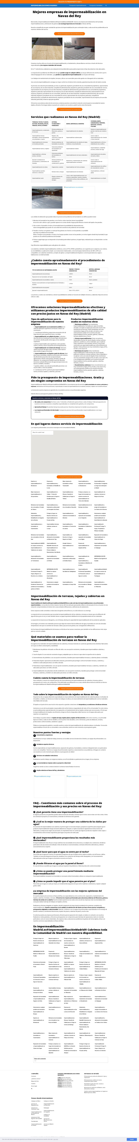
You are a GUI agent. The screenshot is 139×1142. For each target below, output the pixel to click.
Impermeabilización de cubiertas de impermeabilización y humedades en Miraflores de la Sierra (85, 561)
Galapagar (46, 1107)
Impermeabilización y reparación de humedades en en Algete (84, 537)
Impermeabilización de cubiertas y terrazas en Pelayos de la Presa (99, 494)
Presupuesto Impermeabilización (77, 5)
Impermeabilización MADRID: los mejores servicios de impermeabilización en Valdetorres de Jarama (69, 967)
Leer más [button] (55, 1139)
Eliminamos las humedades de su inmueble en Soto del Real (37, 537)
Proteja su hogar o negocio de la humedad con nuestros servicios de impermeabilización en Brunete (70, 943)
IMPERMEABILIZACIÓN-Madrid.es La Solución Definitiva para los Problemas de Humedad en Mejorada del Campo (101, 967)
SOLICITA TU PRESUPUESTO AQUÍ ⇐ (70, 2)
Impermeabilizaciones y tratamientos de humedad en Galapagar (100, 545)
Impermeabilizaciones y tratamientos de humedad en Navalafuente (85, 999)
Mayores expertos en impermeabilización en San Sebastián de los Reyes (55, 941)
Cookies (33, 1083)
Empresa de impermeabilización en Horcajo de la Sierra (38, 990)
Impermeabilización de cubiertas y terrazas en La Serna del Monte (85, 941)
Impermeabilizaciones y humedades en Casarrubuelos (36, 526)
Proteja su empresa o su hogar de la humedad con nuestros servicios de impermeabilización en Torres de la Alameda (84, 496)
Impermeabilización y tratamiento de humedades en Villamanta (100, 584)
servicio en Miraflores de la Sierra (48, 1120)
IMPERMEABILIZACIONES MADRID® (44, 5)
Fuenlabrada (34, 1121)
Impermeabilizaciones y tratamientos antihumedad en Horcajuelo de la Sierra (53, 507)
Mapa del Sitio (35, 1081)
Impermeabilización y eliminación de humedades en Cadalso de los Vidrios (101, 1020)
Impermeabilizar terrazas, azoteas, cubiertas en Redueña (55, 990)
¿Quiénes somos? (35, 1078)
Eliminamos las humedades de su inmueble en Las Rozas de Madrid (55, 1020)
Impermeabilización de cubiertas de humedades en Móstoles (69, 516)
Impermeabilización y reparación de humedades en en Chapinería (84, 516)
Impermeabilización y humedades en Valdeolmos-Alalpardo (85, 526)
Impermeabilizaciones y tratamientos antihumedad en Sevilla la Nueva (69, 558)
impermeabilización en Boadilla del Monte (36, 1113)
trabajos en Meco (35, 1101)
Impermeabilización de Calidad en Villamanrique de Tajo (85, 1035)
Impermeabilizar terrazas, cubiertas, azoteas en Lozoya (53, 526)
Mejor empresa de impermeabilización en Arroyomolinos (36, 494)
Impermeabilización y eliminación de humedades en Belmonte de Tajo (53, 537)
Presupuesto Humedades (95, 5)
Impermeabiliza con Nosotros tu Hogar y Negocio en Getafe (67, 537)
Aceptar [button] (132, 1139)
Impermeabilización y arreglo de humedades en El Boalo (86, 954)
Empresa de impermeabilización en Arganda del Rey (83, 545)
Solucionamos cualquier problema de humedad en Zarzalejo (53, 584)
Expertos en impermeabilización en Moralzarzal (36, 483)
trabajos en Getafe (49, 1101)
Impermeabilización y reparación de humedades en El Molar (53, 558)
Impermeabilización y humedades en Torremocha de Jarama (69, 526)
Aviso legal (34, 1086)
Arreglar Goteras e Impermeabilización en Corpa (68, 545)
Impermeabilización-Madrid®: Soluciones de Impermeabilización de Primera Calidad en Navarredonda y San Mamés (53, 548)
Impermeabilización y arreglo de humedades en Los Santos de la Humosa (100, 507)
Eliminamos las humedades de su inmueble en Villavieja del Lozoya (85, 584)
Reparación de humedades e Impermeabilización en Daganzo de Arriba (39, 999)
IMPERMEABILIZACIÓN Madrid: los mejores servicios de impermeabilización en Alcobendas (52, 574)
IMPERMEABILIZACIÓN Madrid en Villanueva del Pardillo (39, 954)
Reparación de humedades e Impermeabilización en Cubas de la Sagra (101, 537)
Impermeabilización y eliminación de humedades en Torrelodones (37, 558)
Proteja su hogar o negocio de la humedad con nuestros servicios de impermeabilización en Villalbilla (85, 979)
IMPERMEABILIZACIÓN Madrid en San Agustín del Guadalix (100, 558)
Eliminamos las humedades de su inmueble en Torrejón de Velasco (37, 507)
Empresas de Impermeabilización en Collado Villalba (100, 977)
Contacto (33, 1076)
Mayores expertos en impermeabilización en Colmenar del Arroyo (54, 977)
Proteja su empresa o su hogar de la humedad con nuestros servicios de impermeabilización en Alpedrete (55, 1048)
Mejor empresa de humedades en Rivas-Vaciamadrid (68, 483)
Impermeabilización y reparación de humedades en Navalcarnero (84, 483)
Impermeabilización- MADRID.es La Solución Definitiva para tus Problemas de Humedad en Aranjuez (70, 1048)
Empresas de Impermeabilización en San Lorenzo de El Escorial (70, 1009)
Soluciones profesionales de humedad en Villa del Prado (39, 964)
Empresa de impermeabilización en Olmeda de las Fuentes (54, 954)
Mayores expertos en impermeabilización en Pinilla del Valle (69, 977)
